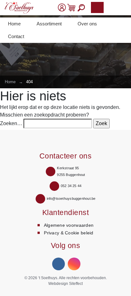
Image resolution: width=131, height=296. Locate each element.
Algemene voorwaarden (69, 225)
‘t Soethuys (47, 278)
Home (14, 23)
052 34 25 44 (71, 186)
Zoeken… (11, 123)
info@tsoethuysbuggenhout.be (71, 198)
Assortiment (49, 23)
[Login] (62, 7)
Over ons (87, 23)
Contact (16, 36)
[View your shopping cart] (71, 7)
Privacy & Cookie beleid (68, 232)
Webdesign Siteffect (65, 283)
